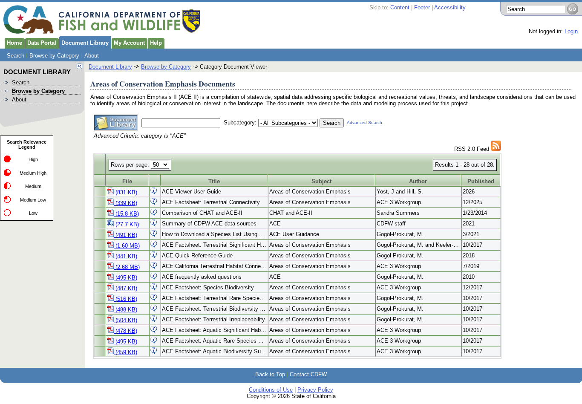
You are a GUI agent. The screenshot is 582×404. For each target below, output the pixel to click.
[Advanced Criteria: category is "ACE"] (496, 149)
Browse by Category (54, 55)
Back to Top (270, 374)
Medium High (33, 173)
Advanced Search (364, 123)
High (33, 159)
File (127, 181)
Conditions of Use (271, 390)
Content (399, 7)
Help (156, 43)
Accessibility (450, 7)
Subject (321, 181)
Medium (33, 186)
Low (33, 213)
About (91, 55)
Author (418, 181)
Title (214, 181)
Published (480, 181)
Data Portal (41, 43)
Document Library (85, 43)
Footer (422, 7)
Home (14, 43)
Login (571, 31)
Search (15, 55)
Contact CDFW (308, 374)
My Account (129, 43)
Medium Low (33, 199)
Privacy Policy (315, 390)
